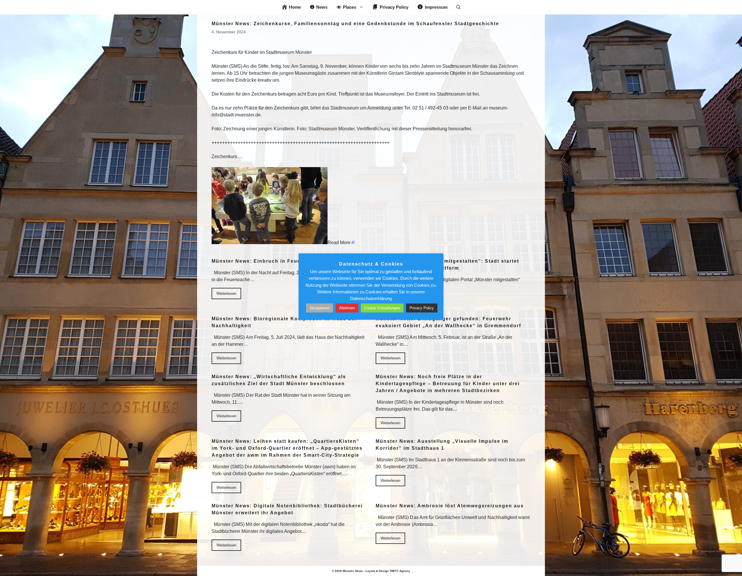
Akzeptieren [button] (320, 308)
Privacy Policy (422, 308)
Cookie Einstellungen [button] (382, 308)
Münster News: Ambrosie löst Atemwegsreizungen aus (450, 505)
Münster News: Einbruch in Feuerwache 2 (268, 261)
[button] (458, 7)
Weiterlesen (226, 293)
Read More (339, 242)
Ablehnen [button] (347, 308)
